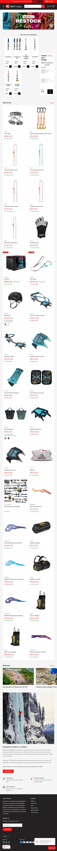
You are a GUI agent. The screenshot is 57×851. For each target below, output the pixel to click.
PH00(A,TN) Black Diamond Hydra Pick (13, 615)
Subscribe (50, 1)
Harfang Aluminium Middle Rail (11, 393)
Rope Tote (6, 279)
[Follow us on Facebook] (4, 842)
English (35, 1)
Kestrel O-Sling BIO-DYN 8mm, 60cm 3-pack (40, 133)
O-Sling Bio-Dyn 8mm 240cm (11, 206)
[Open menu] (3, 6)
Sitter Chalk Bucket (8, 429)
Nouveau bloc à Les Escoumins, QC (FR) (15, 687)
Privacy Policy (34, 812)
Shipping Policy (35, 810)
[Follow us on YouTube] (9, 842)
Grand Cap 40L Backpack (10, 652)
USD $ (5, 836)
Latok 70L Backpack (35, 615)
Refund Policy (34, 808)
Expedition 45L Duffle (35, 579)
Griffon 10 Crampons (9, 356)
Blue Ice (6, 313)
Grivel (31, 541)
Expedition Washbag (35, 543)
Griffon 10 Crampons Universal (37, 315)
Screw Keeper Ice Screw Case (37, 393)
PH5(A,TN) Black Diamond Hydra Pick (13, 543)
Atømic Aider (33, 279)
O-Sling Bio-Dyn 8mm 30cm (36, 206)
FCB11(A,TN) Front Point (35, 506)
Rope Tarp (32, 470)
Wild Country (7, 504)
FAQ (32, 805)
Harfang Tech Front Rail (35, 429)
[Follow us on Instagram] (6, 842)
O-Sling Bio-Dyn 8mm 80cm (11, 242)
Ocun (5, 131)
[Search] (43, 6)
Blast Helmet (7, 315)
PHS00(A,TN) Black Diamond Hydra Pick (14, 579)
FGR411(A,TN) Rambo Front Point (38, 652)
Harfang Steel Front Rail (10, 470)
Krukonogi (32, 504)
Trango (6, 277)
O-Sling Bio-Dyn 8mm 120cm (37, 170)
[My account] (48, 6)
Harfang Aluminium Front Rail (37, 356)
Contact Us (34, 803)
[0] (53, 6)
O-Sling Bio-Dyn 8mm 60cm (11, 170)
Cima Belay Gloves (34, 242)
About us (33, 801)
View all (52, 103)
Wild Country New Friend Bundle (12, 506)
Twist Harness (7, 133)
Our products (8, 771)
